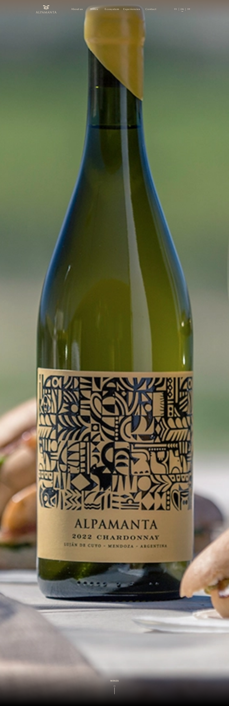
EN (182, 9)
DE (188, 9)
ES (175, 9)
